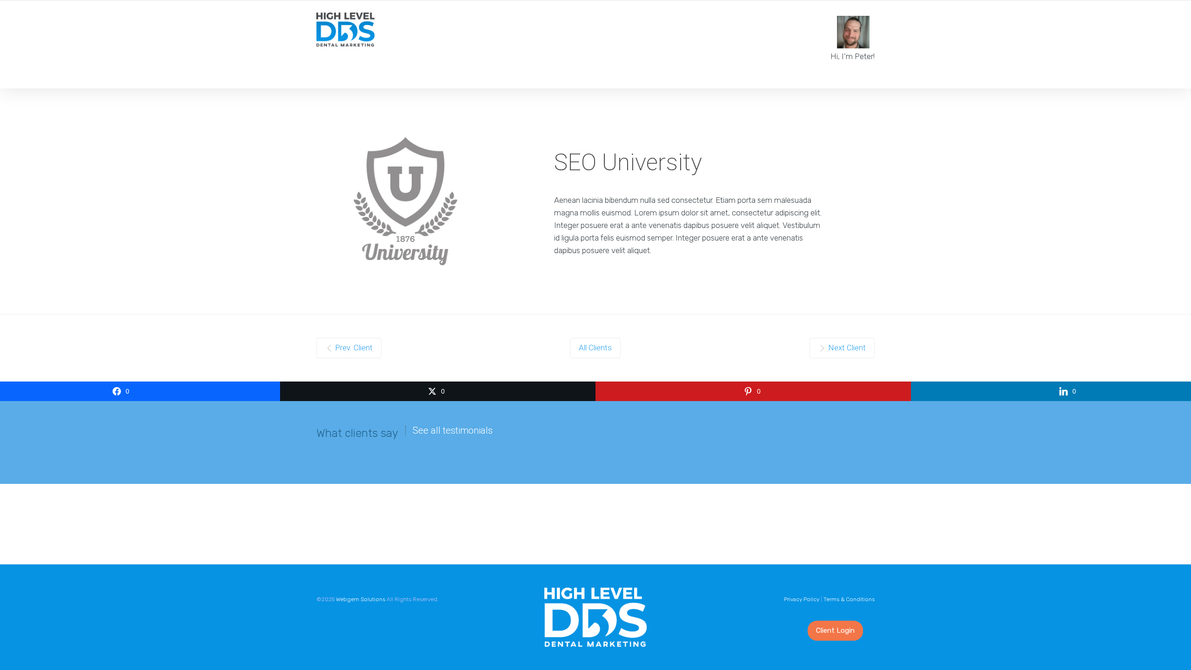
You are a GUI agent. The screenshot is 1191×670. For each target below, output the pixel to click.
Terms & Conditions (849, 599)
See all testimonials (453, 430)
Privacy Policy (801, 599)
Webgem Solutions (360, 599)
